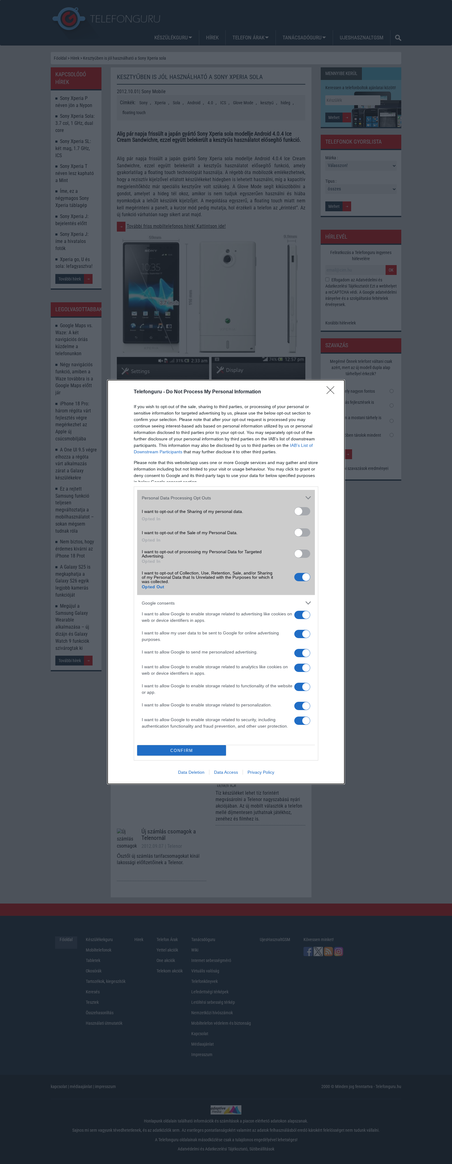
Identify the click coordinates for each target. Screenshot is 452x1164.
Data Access (226, 772)
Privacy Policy (261, 772)
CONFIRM (181, 750)
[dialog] (226, 582)
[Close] (332, 392)
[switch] (302, 511)
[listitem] (226, 498)
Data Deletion (191, 772)
